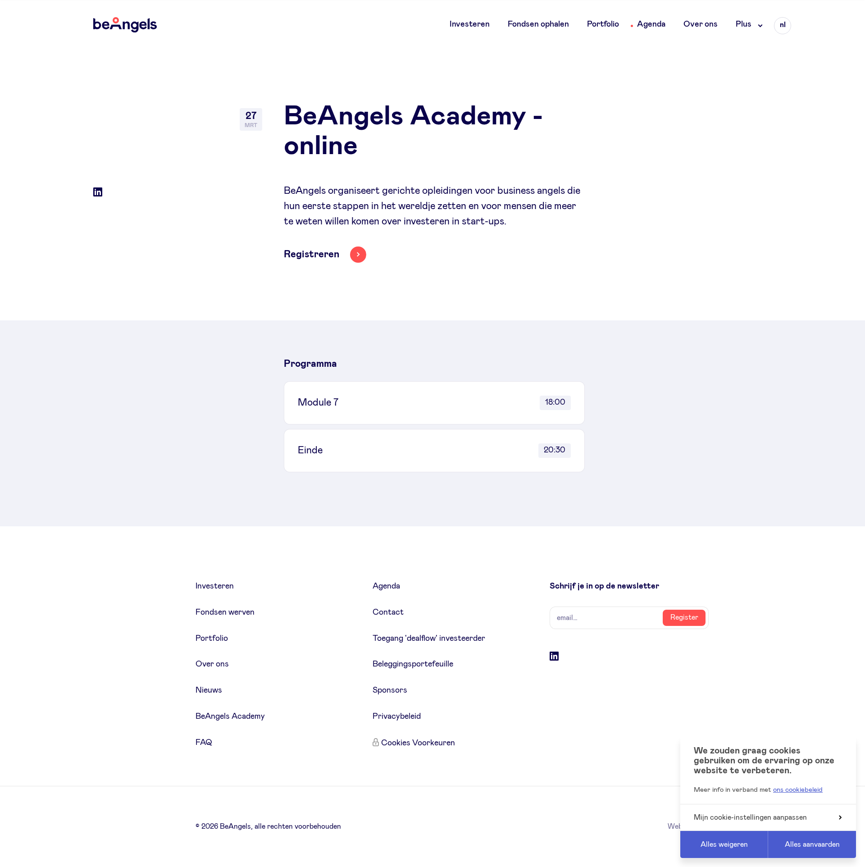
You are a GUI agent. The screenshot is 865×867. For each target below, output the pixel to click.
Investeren (470, 24)
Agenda (651, 24)
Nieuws (209, 690)
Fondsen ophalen (538, 24)
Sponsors (390, 690)
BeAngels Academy (230, 716)
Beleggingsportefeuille (413, 664)
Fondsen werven (225, 612)
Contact (388, 612)
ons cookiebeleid (798, 789)
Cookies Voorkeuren (418, 743)
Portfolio (603, 24)
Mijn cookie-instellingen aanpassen (750, 817)
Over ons (700, 24)
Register (684, 617)
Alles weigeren (724, 844)
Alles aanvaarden (812, 844)
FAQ (204, 743)
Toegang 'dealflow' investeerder (429, 638)
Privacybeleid (397, 716)
